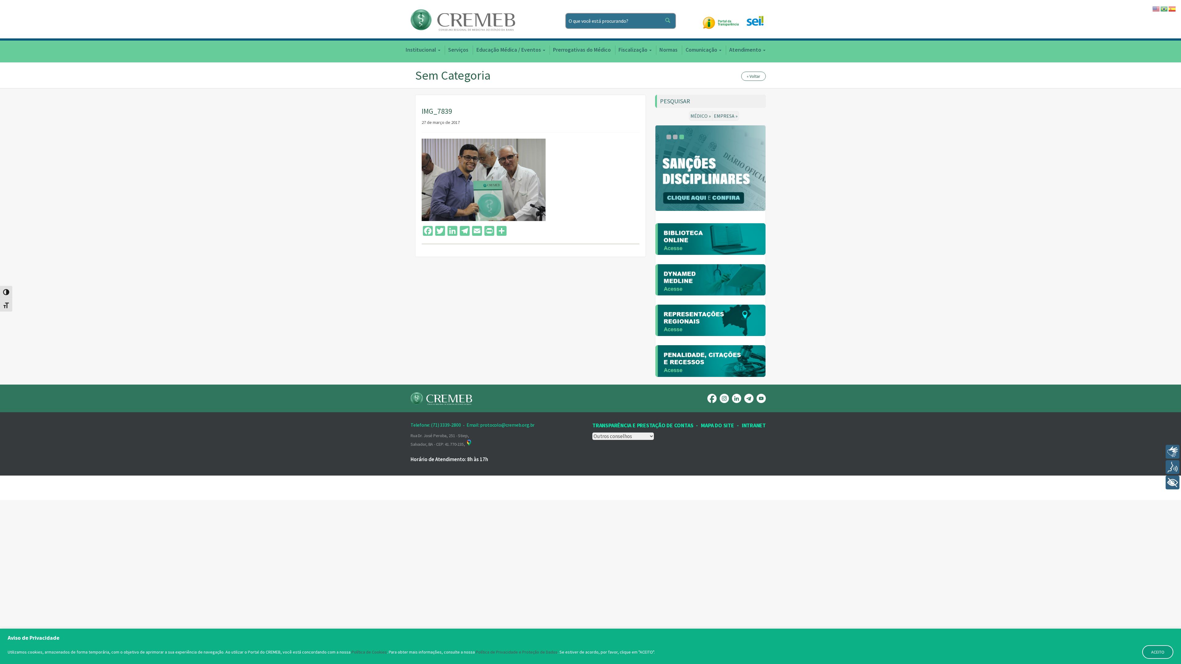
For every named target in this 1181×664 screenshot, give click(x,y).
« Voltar (753, 76)
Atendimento (745, 49)
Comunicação (702, 49)
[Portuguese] (1164, 8)
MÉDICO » (700, 116)
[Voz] (1172, 467)
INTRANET (754, 425)
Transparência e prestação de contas (642, 425)
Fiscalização (633, 49)
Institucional (421, 49)
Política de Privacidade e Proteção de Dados (517, 652)
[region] (590, 646)
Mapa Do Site (717, 425)
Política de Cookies (369, 652)
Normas (668, 49)
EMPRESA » (726, 116)
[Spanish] (1172, 8)
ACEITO (1157, 652)
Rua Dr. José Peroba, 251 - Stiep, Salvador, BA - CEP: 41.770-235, (440, 440)
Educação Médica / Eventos (509, 49)
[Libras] (1172, 452)
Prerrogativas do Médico (582, 49)
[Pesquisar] (669, 21)
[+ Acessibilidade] (1172, 482)
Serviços (458, 49)
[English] (1156, 8)
